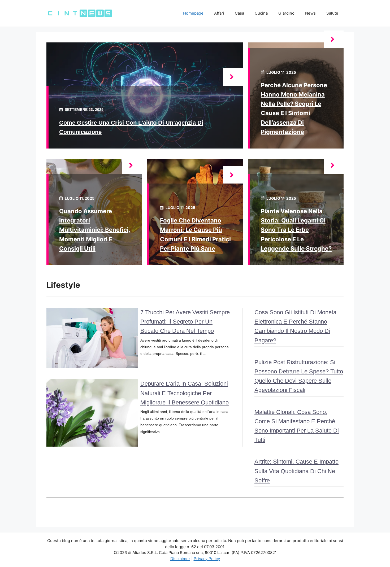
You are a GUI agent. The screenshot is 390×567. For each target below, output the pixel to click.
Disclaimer (180, 558)
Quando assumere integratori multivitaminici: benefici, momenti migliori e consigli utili (94, 230)
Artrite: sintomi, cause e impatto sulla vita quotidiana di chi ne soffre (296, 470)
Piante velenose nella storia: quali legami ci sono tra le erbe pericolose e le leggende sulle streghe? (296, 230)
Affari (219, 13)
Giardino (286, 13)
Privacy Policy (207, 558)
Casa (239, 13)
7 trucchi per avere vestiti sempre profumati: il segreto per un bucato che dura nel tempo (185, 321)
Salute (332, 13)
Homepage (193, 13)
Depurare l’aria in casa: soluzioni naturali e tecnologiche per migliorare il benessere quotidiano (184, 392)
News (310, 13)
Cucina (261, 13)
